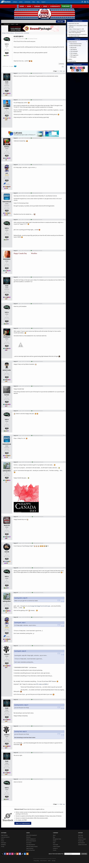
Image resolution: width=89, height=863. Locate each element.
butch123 (7, 525)
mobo (40, 684)
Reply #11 (16, 361)
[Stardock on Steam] (83, 68)
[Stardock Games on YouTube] (76, 68)
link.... (61, 470)
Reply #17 (16, 543)
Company (55, 832)
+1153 (7, 663)
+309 (7, 377)
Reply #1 (16, 73)
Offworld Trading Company (32, 846)
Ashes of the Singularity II (31, 835)
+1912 (7, 180)
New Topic (60, 21)
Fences (2, 840)
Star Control (28, 842)
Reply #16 (16, 516)
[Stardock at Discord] (75, 70)
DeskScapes (3, 842)
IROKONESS (6, 259)
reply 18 (25, 598)
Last (64, 71)
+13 (7, 53)
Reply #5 (16, 193)
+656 (7, 268)
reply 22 (24, 731)
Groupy (2, 846)
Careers (54, 840)
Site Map (53, 860)
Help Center (80, 835)
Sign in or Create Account (23, 823)
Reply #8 (16, 277)
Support (43, 2)
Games (20, 2)
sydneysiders (7, 470)
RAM (45, 684)
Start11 (2, 839)
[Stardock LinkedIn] (80, 70)
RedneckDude (7, 201)
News (33, 2)
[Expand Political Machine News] (69, 45)
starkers (6, 654)
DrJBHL (7, 108)
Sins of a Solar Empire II (31, 840)
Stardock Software (10, 33)
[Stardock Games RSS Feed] (82, 70)
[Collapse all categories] (87, 41)
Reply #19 (16, 592)
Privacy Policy (36, 860)
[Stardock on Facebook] (73, 68)
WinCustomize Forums (32, 38)
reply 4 (23, 622)
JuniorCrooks (7, 370)
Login (17, 24)
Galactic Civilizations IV (31, 839)
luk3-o (7, 44)
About (54, 835)
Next (61, 71)
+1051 (7, 477)
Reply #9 (16, 303)
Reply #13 (16, 410)
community (61, 63)
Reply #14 (16, 435)
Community (27, 2)
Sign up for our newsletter (56, 853)
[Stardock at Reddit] (72, 70)
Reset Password (81, 842)
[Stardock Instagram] (81, 68)
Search (12, 24)
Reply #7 (16, 250)
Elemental (28, 837)
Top (63, 73)
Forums (54, 850)
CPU (37, 684)
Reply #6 (16, 219)
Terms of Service (43, 860)
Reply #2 (16, 99)
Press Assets (55, 844)
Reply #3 (16, 138)
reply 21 (26, 705)
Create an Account (82, 839)
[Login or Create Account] (82, 1)
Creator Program (56, 846)
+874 (7, 90)
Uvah (6, 82)
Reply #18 (16, 567)
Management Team (57, 839)
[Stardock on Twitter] (71, 68)
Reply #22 (16, 699)
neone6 (7, 552)
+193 (7, 401)
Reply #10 (16, 328)
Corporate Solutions (5, 837)
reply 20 (24, 651)
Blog (38, 2)
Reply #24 (16, 752)
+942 (7, 558)
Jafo (7, 173)
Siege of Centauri (29, 848)
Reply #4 (16, 164)
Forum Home (6, 24)
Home (3, 33)
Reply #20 (16, 617)
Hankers (6, 146)
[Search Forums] (87, 1)
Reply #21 (16, 645)
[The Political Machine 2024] (44, 13)
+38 (7, 346)
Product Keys (81, 840)
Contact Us (55, 848)
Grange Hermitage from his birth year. (40, 606)
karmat (6, 395)
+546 (7, 155)
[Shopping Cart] (85, 1)
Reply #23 (16, 726)
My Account (80, 837)
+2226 (7, 210)
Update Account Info (82, 844)
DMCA (49, 860)
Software (15, 2)
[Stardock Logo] (6, 1)
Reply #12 (16, 386)
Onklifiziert (6, 337)
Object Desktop (4, 835)
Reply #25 (16, 779)
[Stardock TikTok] (77, 70)
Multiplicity (3, 844)
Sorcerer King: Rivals (30, 850)
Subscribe (84, 853)
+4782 (7, 115)
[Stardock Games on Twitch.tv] (78, 68)
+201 (7, 534)
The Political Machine (30, 844)
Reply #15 (16, 462)
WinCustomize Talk (19, 33)
